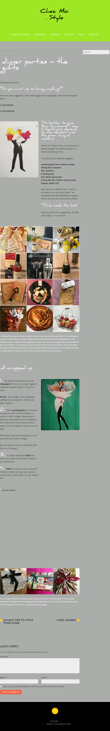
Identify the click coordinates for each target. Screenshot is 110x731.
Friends (55, 34)
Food (82, 34)
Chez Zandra (68, 620)
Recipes (94, 34)
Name (3, 678)
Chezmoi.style (54, 721)
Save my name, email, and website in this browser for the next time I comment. (33, 687)
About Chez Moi (20, 34)
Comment (4, 657)
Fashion (69, 34)
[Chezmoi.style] (55, 22)
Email (44, 678)
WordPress (50, 724)
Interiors (40, 34)
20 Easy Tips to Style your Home (17, 622)
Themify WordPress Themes (62, 724)
